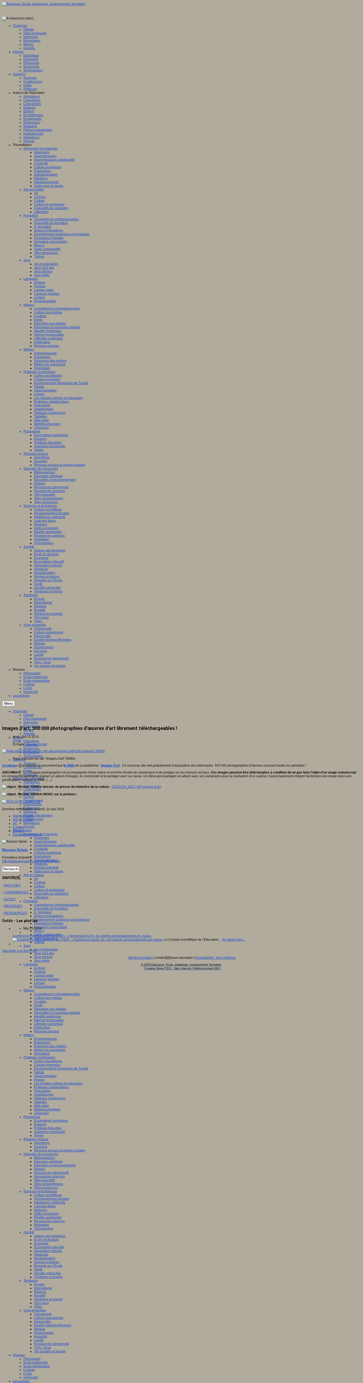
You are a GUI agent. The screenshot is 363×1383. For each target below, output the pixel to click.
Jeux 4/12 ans (44, 953)
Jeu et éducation (46, 949)
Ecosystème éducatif (49, 1247)
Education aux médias (50, 1009)
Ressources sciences (49, 1176)
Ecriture (39, 968)
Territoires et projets (48, 1277)
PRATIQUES (13, 906)
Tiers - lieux (42, 1348)
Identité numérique (47, 1016)
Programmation (45, 987)
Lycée (27, 1374)
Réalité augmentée (48, 1217)
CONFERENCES (16, 892)
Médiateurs (31, 823)
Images (39, 1080)
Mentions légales (140, 958)
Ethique (39, 1329)
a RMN (69, 765)
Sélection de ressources (40, 1154)
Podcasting (42, 1091)
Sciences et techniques (40, 1191)
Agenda (29, 733)
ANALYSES (12, 885)
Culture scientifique (48, 1195)
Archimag (9, 765)
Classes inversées (47, 1065)
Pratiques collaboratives (51, 1087)
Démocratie (42, 1321)
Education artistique (48, 1161)
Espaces (40, 1124)
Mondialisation (44, 1258)
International (43, 1288)
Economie (41, 1243)
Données (40, 1147)
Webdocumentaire (47, 1109)
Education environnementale (55, 1165)
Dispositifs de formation (51, 908)
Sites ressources (46, 1187)
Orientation (42, 1054)
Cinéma (39, 882)
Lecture (39, 983)
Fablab (39, 1072)
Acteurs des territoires (49, 1236)
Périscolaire (32, 1359)
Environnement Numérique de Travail (61, 1068)
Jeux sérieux (43, 957)
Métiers (28, 1035)
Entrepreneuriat (45, 1039)
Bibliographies (44, 1158)
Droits (38, 1005)
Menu (8, 703)
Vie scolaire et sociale (50, 1351)
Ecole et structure (46, 1240)
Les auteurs (21, 1381)
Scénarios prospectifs (49, 1132)
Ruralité (39, 1295)
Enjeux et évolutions (48, 916)
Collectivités (32, 789)
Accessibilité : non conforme (215, 958)
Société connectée (47, 1273)
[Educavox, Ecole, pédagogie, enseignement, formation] (43, 4)
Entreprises (42, 1042)
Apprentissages (45, 841)
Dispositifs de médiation (51, 894)
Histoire (39, 1169)
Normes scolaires (46, 1262)
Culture (39, 886)
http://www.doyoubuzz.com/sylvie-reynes (31, 861)
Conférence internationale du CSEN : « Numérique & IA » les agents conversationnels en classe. (82, 936)
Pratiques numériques (39, 1057)
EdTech (28, 797)
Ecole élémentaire (36, 1366)
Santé (38, 1269)
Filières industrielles (37, 815)
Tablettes (40, 1102)
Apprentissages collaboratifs (54, 845)
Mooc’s (39, 931)
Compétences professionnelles (56, 905)
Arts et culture (22, 820)
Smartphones (43, 1094)
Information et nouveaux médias (57, 1013)
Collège (29, 1370)
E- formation (43, 912)
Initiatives (41, 864)
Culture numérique (47, 853)
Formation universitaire (50, 927)
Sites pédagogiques (48, 1184)
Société (28, 1232)
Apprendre (41, 838)
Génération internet (48, 1251)
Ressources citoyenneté (51, 1173)
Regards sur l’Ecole (48, 1266)
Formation (30, 901)
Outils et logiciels (46, 1214)
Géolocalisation (45, 1076)
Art (36, 879)
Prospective (31, 1117)
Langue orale (43, 975)
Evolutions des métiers (50, 1046)
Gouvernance (44, 1333)
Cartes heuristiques (48, 1061)
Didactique (31, 741)
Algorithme (42, 1143)
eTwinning (41, 1113)
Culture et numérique (49, 890)
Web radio (41, 1106)
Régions (40, 1292)
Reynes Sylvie (36, 744)
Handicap (41, 1254)
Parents (29, 827)
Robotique (41, 1225)
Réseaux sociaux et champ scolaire (59, 1150)
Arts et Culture (33, 875)
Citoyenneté (43, 1314)
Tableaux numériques (49, 1098)
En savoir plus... (233, 939)
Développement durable (51, 1199)
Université (30, 1377)
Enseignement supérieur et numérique (62, 920)
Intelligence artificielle (49, 1202)
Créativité (41, 849)
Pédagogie (31, 748)
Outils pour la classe (48, 871)
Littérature (41, 897)
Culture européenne (48, 1318)
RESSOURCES (15, 913)
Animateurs (31, 782)
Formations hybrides (49, 923)
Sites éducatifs (44, 1180)
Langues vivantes (47, 979)
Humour (40, 972)
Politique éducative (48, 1128)
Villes (38, 1307)
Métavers (40, 1210)
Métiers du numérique (50, 1050)
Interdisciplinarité (46, 867)
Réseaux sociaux (46, 1031)
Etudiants (30, 812)
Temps (39, 1135)
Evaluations (42, 856)
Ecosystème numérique (51, 1121)
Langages (30, 964)
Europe (39, 1284)
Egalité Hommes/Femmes (52, 1325)
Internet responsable (49, 1020)
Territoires (30, 1281)
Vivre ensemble (34, 1310)
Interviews (30, 722)
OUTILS (9, 899)
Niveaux (19, 1355)
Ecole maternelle (35, 1362)
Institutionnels (33, 819)
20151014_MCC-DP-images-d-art (136, 787)
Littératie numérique (48, 1024)
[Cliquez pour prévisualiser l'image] (53, 751)
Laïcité (39, 1340)
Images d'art (110, 765)
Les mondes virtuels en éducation (58, 1083)
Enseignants (32, 804)
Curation (40, 1001)
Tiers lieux (41, 1303)
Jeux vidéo (42, 960)
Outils (17, 740)
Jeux (26, 946)
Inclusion (40, 1336)
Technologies (33, 756)
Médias (28, 990)
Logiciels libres (45, 1206)
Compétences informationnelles (57, 994)
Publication (42, 1027)
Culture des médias (48, 998)
